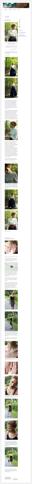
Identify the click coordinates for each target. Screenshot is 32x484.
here (9, 471)
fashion (6, 9)
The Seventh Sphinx (8, 6)
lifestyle (10, 9)
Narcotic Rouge (7, 445)
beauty (15, 9)
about (18, 9)
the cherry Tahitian (9, 238)
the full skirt (8, 20)
